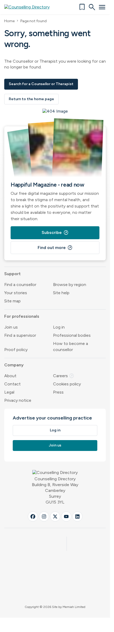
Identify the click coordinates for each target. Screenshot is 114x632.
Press (58, 392)
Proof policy (16, 349)
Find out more (55, 248)
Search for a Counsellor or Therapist (41, 84)
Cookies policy (67, 383)
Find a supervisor (20, 335)
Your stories (15, 292)
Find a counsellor (20, 284)
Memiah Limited (74, 607)
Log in (59, 327)
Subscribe (55, 232)
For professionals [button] (21, 316)
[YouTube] (66, 516)
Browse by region (69, 284)
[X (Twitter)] (55, 516)
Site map (12, 300)
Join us (11, 327)
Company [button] (14, 364)
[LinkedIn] (77, 516)
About (10, 375)
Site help (61, 292)
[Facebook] (33, 516)
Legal (9, 392)
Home (9, 21)
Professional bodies (72, 335)
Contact (12, 383)
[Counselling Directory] (30, 7)
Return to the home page (31, 99)
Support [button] (12, 273)
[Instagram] (44, 516)
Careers (63, 375)
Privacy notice (17, 400)
